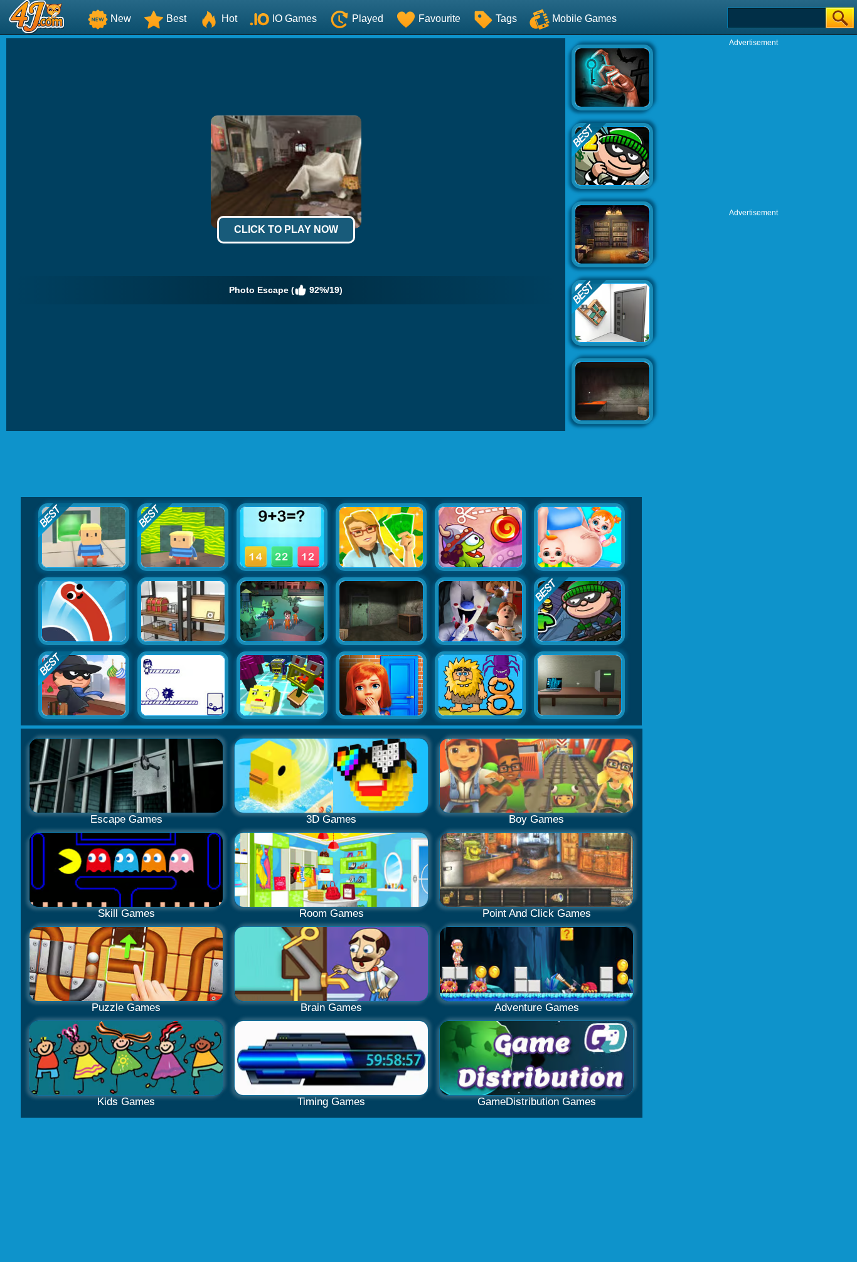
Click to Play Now (286, 229)
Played (367, 18)
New (120, 18)
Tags (506, 18)
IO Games (294, 18)
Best (176, 18)
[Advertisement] (753, 126)
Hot (229, 18)
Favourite (439, 18)
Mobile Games (584, 18)
